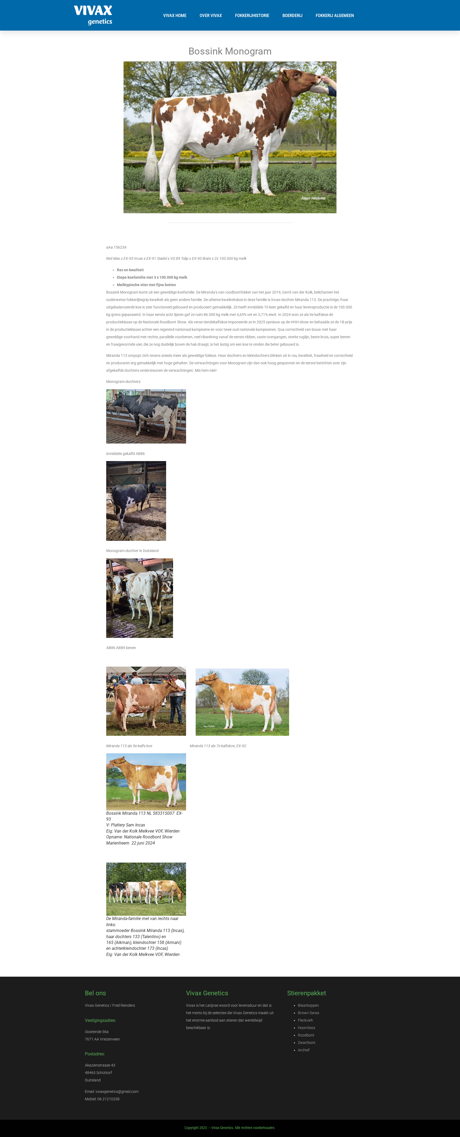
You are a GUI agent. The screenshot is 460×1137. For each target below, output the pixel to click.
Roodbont (306, 1035)
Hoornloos (306, 1028)
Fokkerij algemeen (335, 15)
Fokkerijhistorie (252, 15)
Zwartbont (306, 1042)
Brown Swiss (308, 1013)
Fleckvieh (305, 1020)
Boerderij (292, 15)
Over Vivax (211, 15)
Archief (304, 1050)
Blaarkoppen (308, 1005)
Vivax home (174, 15)
